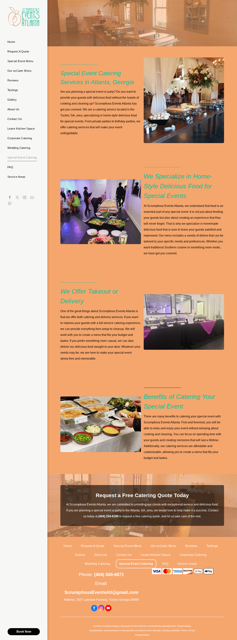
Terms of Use (187, 630)
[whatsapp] (9, 204)
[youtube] (108, 608)
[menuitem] (22, 42)
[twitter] (17, 198)
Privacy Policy (142, 635)
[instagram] (24, 198)
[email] (32, 198)
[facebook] (9, 198)
